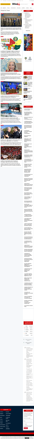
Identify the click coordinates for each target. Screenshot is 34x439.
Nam (27, 347)
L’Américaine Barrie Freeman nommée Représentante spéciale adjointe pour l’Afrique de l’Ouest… (11, 74)
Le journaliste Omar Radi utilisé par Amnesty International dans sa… (28, 220)
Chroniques (9, 0)
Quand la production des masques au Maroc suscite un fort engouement (28, 260)
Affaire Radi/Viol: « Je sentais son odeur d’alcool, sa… (28, 197)
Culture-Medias (8, 413)
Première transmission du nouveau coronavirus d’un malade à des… (28, 302)
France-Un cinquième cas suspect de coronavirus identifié (28, 297)
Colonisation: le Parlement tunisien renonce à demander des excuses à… (28, 255)
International (13, 7)
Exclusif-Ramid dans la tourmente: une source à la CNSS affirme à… (28, 238)
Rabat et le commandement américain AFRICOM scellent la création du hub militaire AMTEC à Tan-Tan (11, 29)
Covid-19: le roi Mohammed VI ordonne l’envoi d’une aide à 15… (28, 246)
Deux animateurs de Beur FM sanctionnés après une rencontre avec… (28, 127)
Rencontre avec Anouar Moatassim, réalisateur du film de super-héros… (28, 180)
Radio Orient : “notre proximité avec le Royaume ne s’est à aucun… (27, 140)
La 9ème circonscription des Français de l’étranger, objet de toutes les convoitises (9, 161)
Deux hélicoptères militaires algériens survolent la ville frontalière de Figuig (29, 349)
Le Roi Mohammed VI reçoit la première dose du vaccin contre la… (28, 122)
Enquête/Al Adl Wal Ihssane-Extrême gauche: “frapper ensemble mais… (27, 171)
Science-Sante (2, 426)
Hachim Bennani (28, 392)
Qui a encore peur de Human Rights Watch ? (28, 201)
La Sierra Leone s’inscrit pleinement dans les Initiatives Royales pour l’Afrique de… (10, 96)
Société (23, 7)
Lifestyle (7, 426)
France (8, 7)
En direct (2, 58)
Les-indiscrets (8, 423)
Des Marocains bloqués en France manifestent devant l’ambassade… (28, 250)
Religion (1, 422)
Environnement (19, 0)
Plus (22, 0)
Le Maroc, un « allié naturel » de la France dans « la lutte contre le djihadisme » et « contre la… (11, 140)
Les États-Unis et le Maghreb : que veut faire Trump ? (29, 394)
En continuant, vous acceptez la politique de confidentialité (28, 426)
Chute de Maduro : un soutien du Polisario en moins (29, 385)
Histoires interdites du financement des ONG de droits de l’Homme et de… (28, 211)
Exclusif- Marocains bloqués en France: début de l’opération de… (28, 233)
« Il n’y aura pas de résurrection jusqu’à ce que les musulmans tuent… (28, 160)
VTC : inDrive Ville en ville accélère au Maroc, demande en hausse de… (28, 84)
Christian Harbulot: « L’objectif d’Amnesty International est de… (28, 215)
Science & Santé (13, 0)
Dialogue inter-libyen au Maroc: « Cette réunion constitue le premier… (28, 166)
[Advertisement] (28, 314)
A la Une (2, 13)
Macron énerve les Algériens (27, 136)
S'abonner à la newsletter (5, 4)
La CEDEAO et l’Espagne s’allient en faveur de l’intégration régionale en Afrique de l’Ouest (10, 52)
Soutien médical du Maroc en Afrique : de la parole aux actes (28, 228)
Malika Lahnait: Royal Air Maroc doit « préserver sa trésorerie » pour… (28, 279)
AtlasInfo (26, 424)
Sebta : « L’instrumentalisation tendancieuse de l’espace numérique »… (28, 21)
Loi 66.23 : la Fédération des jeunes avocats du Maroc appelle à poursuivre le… (28, 15)
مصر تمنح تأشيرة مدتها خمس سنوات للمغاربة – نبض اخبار (29, 369)
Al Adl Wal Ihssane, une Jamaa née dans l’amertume (28, 175)
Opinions (1, 428)
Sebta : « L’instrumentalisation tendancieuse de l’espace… (28, 91)
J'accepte (27, 438)
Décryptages (5, 0)
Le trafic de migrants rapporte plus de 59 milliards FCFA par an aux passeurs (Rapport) (10, 118)
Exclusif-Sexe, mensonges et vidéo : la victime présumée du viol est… (28, 206)
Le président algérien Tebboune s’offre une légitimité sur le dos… (28, 274)
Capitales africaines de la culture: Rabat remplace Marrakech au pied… (28, 288)
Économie (18, 7)
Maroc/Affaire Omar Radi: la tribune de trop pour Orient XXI (28, 193)
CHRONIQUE (8, 428)
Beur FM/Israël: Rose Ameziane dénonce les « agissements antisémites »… (28, 113)
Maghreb (4, 7)
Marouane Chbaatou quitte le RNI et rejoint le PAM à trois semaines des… (28, 98)
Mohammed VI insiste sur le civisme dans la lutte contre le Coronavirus (28, 189)
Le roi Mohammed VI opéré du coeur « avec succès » (28, 242)
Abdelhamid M (28, 359)
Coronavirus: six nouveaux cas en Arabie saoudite (28, 293)
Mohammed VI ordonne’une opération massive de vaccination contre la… (28, 151)
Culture (27, 7)
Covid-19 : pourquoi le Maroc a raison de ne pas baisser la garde (28, 224)
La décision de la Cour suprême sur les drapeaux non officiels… (28, 270)
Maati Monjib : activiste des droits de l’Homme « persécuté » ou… (28, 156)
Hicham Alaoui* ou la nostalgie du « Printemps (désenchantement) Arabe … (28, 145)
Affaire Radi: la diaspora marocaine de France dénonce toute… (28, 184)
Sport (1, 417)
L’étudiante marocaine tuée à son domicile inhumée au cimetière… (28, 284)
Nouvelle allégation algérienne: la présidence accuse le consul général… (28, 265)
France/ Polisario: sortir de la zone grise (28, 109)
